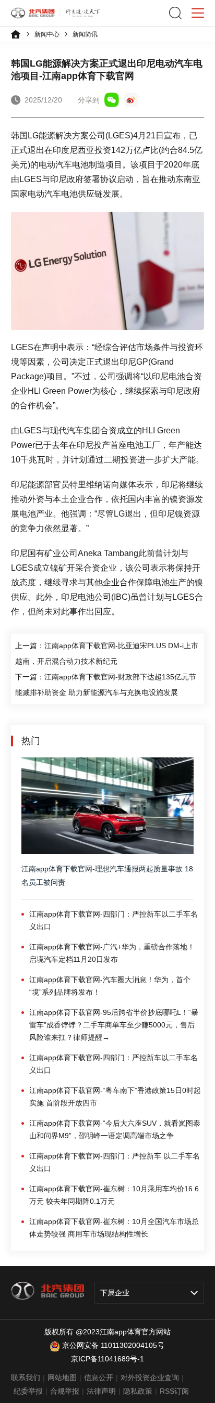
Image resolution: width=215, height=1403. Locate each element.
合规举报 (64, 1391)
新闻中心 (46, 34)
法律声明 (101, 1391)
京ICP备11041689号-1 (107, 1359)
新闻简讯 (85, 34)
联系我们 (25, 1377)
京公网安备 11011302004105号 (113, 1345)
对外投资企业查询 (150, 1377)
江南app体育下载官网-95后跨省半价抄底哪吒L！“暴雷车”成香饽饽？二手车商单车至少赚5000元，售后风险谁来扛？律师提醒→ (113, 1024)
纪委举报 (28, 1391)
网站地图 (62, 1377)
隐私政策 (137, 1391)
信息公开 (98, 1377)
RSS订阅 (174, 1391)
